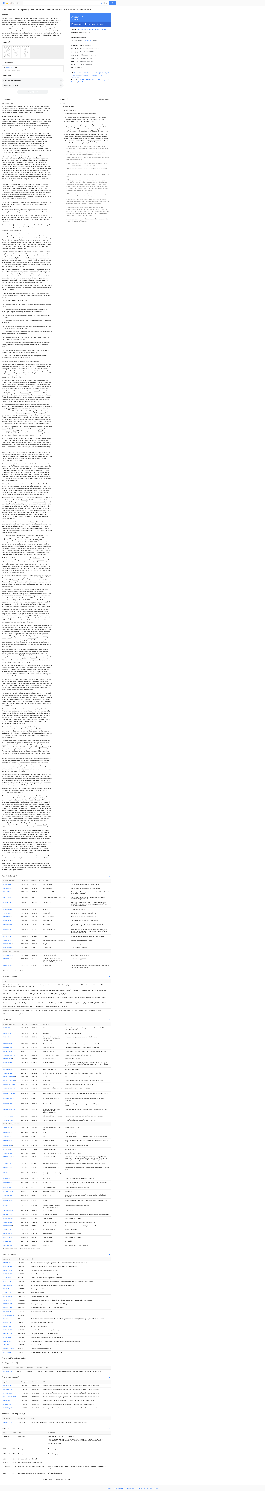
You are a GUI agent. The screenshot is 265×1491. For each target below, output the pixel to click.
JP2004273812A (8, 1191)
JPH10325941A (8, 1345)
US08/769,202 (7, 1408)
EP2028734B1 (7, 1187)
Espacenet (74, 82)
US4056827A (7, 888)
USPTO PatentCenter (91, 80)
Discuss (90, 82)
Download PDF (78, 24)
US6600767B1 (7, 1333)
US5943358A (7, 1337)
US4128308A (7, 892)
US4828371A (7, 917)
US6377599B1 (7, 1270)
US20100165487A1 (9, 1088)
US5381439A (7, 959)
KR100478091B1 (8, 1178)
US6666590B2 (7, 1073)
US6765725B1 (7, 1304)
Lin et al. (5, 1319)
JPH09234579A (8, 1127)
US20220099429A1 (9, 1109)
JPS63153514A (8, 909)
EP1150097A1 (7, 1149)
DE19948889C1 (8, 1140)
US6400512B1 (7, 1047)
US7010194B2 (7, 1182)
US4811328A (7, 913)
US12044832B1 (8, 1233)
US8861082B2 (7, 1226)
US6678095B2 (7, 1153)
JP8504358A (7, 1404)
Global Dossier (82, 82)
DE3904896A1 (7, 924)
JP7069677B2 (7, 1229)
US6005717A (7, 1311)
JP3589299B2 (7, 1292)
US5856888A (7, 1133)
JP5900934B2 (7, 1277)
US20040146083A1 (9, 1080)
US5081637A (7, 940)
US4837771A (7, 1300)
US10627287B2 (8, 1104)
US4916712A (7, 1289)
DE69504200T (7, 1400)
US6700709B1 (7, 1285)
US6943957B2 (7, 1167)
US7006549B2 (7, 1200)
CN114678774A (8, 1116)
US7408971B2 (7, 1214)
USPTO (82, 80)
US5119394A (7, 1352)
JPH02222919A (8, 955)
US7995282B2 (7, 1218)
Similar (101, 24)
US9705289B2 (7, 1274)
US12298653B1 (8, 1237)
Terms (140, 1488)
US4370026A (7, 902)
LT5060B (5, 1173)
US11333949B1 (8, 1245)
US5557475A (7, 965)
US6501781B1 (7, 1062)
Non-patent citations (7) (94, 73)
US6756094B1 (7, 1145)
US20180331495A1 (9, 1093)
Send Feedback (118, 1488)
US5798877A (7, 1028)
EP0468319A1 (7, 944)
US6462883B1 (7, 1059)
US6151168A (7, 1037)
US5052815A (7, 936)
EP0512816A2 (7, 947)
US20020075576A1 (9, 1055)
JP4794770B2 (7, 1163)
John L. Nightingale (82, 29)
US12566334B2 (8, 1120)
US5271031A (7, 1281)
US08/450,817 (7, 1371)
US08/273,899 (7, 1385)
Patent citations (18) (80, 73)
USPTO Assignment (103, 80)
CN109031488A (8, 1098)
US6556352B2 (7, 1069)
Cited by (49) (105, 73)
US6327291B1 (7, 1296)
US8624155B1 (7, 1222)
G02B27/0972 (9, 67)
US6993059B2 (7, 1195)
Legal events (75, 75)
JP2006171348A (8, 1211)
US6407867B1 (7, 1051)
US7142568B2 (7, 1341)
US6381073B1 (7, 1044)
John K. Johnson (102, 29)
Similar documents (85, 75)
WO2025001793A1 (8, 1348)
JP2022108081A (8, 1241)
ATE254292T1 (7, 1136)
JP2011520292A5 (8, 1315)
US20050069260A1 (9, 1084)
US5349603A (7, 1326)
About (109, 1488)
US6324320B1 (7, 1266)
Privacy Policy (148, 1488)
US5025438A (7, 929)
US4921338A (7, 920)
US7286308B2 (7, 1330)
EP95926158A (7, 1393)
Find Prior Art (91, 24)
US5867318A (7, 1033)
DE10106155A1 (8, 1157)
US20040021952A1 (9, 1077)
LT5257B (5, 1205)
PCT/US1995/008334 (9, 1397)
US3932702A (7, 884)
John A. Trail (92, 29)
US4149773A (7, 897)
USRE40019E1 (7, 1307)
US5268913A (7, 1322)
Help (156, 1488)
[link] (10, 67)
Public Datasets (130, 1488)
